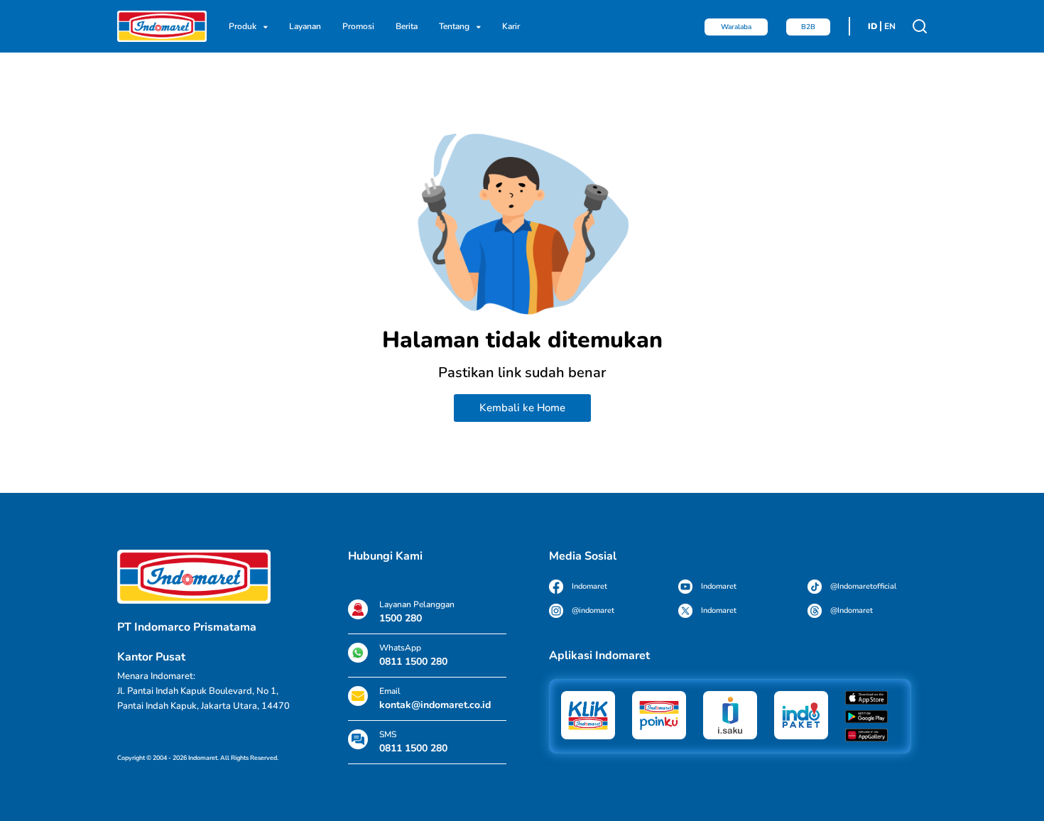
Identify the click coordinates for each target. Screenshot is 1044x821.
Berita (407, 26)
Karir (511, 26)
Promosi (358, 26)
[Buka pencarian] (920, 26)
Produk (242, 26)
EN (890, 26)
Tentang (454, 26)
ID (872, 26)
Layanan (305, 26)
